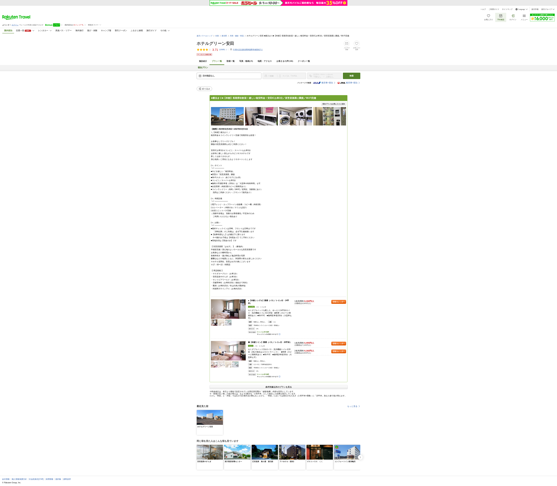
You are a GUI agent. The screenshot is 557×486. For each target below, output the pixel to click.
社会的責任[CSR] (36, 479)
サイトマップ (507, 9)
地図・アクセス (265, 61)
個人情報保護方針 (19, 479)
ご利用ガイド (494, 9)
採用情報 (49, 479)
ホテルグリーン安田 (215, 43)
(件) (222, 49)
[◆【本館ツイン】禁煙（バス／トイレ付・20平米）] (228, 351)
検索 (352, 76)
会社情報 (6, 479)
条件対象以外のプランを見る (278, 387)
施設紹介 (203, 61)
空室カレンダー (339, 302)
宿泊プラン (203, 67)
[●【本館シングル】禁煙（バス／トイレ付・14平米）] (228, 309)
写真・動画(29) (246, 61)
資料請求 (67, 479)
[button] (244, 309)
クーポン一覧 (304, 61)
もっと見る (352, 406)
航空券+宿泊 (327, 83)
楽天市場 (534, 9)
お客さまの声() (284, 61)
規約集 (58, 479)
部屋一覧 (231, 61)
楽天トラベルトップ (204, 36)
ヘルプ (483, 9)
